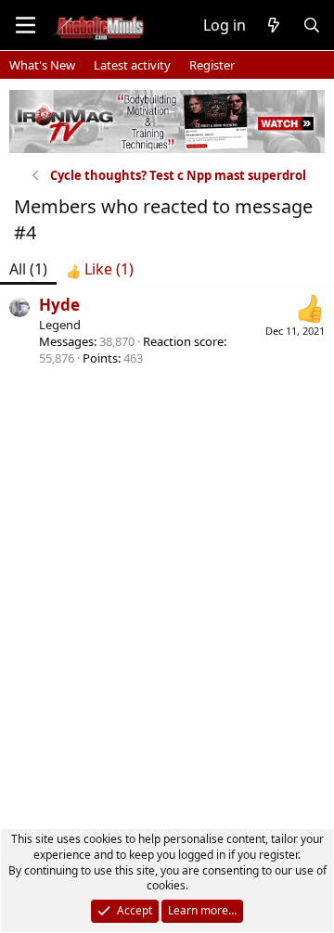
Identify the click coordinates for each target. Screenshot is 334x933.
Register (212, 65)
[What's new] (274, 25)
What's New (42, 65)
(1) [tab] (28, 269)
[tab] (100, 269)
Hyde (59, 304)
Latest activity (132, 65)
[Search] (311, 25)
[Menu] (25, 25)
